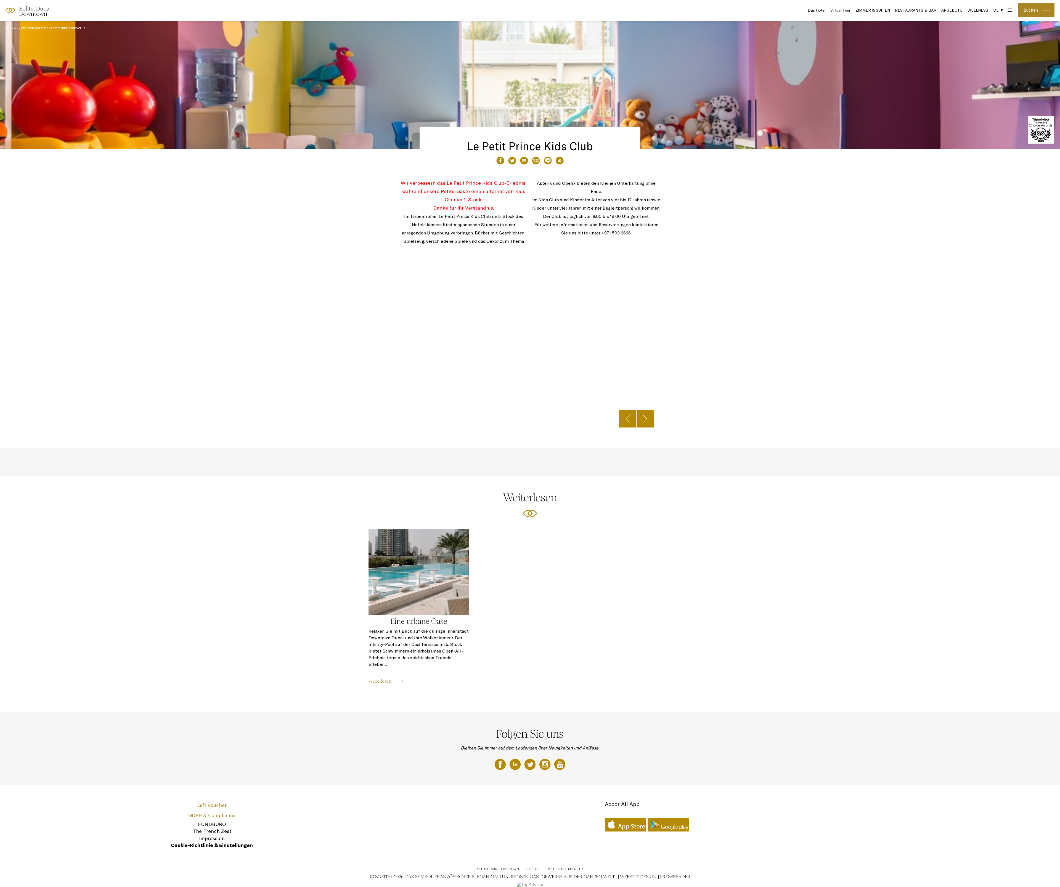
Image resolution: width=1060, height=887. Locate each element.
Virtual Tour (840, 10)
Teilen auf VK (536, 160)
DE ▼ (998, 10)
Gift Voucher (212, 805)
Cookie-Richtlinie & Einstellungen (212, 845)
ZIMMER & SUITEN (872, 10)
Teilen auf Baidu (560, 160)
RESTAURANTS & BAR (915, 10)
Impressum (212, 838)
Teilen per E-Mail (524, 160)
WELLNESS (978, 10)
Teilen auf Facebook (500, 160)
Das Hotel (816, 10)
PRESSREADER (675, 877)
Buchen (1031, 10)
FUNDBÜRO (212, 824)
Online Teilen (548, 160)
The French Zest (212, 831)
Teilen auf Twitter (512, 160)
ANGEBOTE (952, 10)
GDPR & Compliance (212, 815)
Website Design (638, 877)
